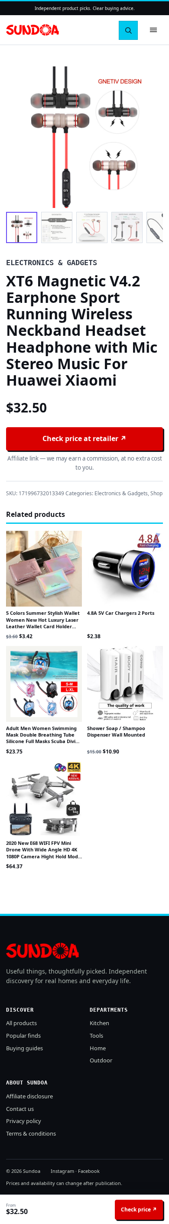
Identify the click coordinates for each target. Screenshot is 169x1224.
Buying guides (24, 1048)
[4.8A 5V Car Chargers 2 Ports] (125, 569)
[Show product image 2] (56, 227)
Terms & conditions (31, 1133)
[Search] (128, 30)
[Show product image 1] (21, 227)
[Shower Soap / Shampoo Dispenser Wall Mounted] (125, 684)
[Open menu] (153, 29)
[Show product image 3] (91, 227)
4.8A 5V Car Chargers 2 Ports (120, 613)
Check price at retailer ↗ (84, 438)
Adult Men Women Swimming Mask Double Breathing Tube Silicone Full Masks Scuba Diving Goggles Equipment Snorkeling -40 (43, 741)
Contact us (20, 1109)
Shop (156, 493)
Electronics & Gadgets (121, 493)
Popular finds (23, 1035)
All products (21, 1023)
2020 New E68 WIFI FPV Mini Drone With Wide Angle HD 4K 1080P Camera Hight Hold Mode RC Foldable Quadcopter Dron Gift (43, 856)
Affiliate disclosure (29, 1096)
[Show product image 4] (127, 227)
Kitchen (99, 1023)
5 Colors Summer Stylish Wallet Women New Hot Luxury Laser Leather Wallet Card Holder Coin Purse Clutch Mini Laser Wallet (43, 626)
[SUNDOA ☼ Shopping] (32, 30)
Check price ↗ (139, 1209)
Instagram (62, 1171)
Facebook (89, 1171)
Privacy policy (23, 1121)
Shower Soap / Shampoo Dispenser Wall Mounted (116, 731)
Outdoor (101, 1060)
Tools (96, 1035)
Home (98, 1048)
